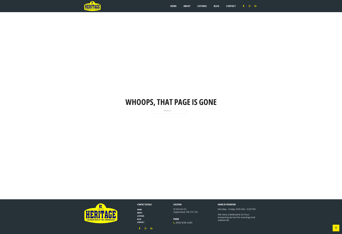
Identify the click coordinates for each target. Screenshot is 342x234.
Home (173, 6)
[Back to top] (336, 228)
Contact (231, 6)
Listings (202, 6)
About (187, 6)
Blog (216, 6)
